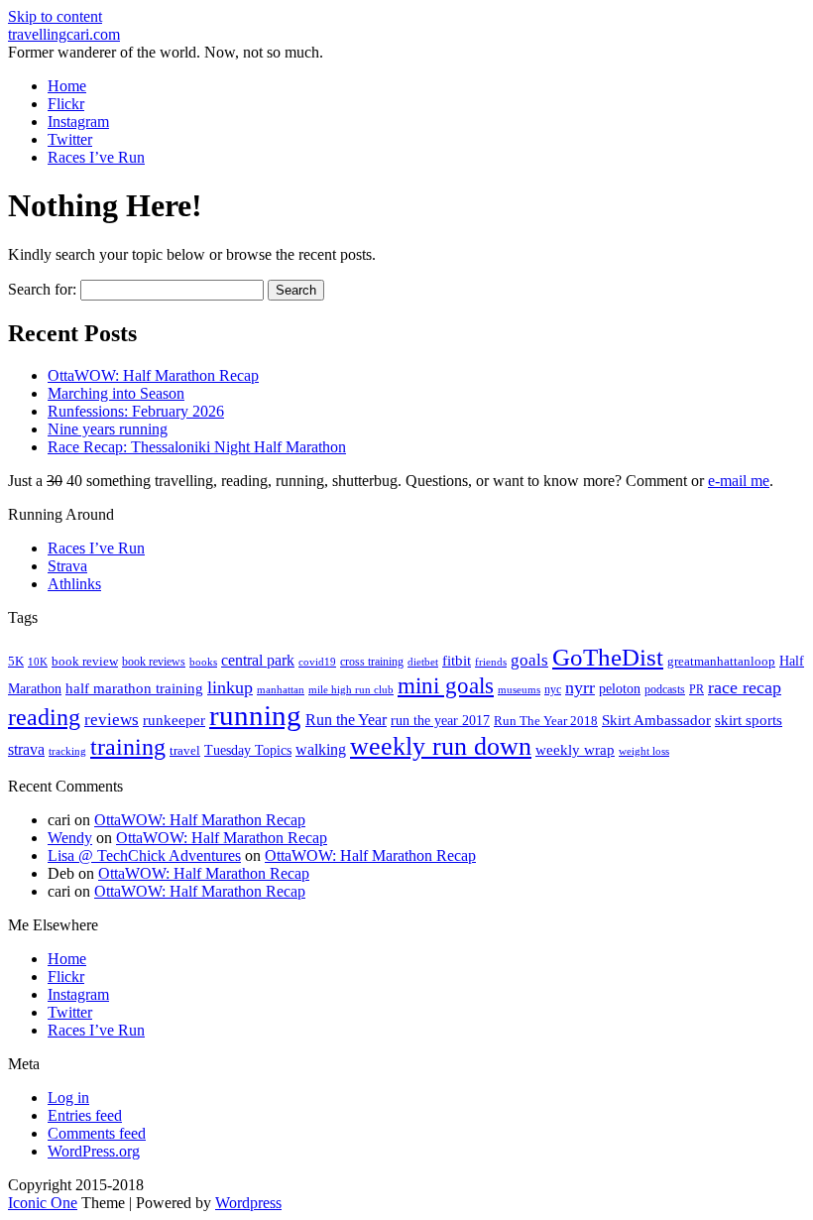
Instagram (78, 121)
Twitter (70, 139)
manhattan (280, 689)
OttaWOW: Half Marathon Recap (153, 375)
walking (320, 749)
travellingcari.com (64, 34)
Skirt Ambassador (656, 720)
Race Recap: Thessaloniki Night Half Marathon (197, 446)
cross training (372, 662)
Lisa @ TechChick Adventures (144, 855)
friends (491, 662)
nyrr (580, 687)
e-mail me (738, 480)
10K (38, 662)
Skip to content (55, 16)
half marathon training (134, 688)
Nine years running (108, 429)
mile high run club (351, 689)
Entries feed (85, 1115)
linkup (230, 687)
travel (185, 750)
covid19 (317, 662)
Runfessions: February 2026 (136, 411)
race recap (744, 687)
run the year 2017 (440, 720)
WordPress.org (94, 1151)
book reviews (153, 662)
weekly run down (440, 746)
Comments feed (97, 1133)
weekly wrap (575, 750)
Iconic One (42, 1202)
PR (696, 689)
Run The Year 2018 (546, 720)
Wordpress (248, 1202)
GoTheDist (607, 657)
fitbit (456, 661)
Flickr (66, 103)
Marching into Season (116, 393)
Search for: (42, 289)
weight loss (644, 751)
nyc (552, 689)
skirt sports (748, 719)
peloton (619, 688)
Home (67, 85)
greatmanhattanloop (721, 661)
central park (257, 660)
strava (26, 749)
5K (16, 661)
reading (44, 717)
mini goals (446, 685)
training (128, 747)
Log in (68, 1097)
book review (85, 662)
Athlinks (74, 583)
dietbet (422, 662)
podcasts (664, 689)
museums (519, 689)
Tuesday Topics (247, 750)
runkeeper (174, 719)
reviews (111, 719)
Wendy (70, 837)
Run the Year (346, 719)
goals (529, 660)
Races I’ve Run (96, 157)
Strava (67, 565)
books (203, 662)
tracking (67, 751)
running (255, 715)
